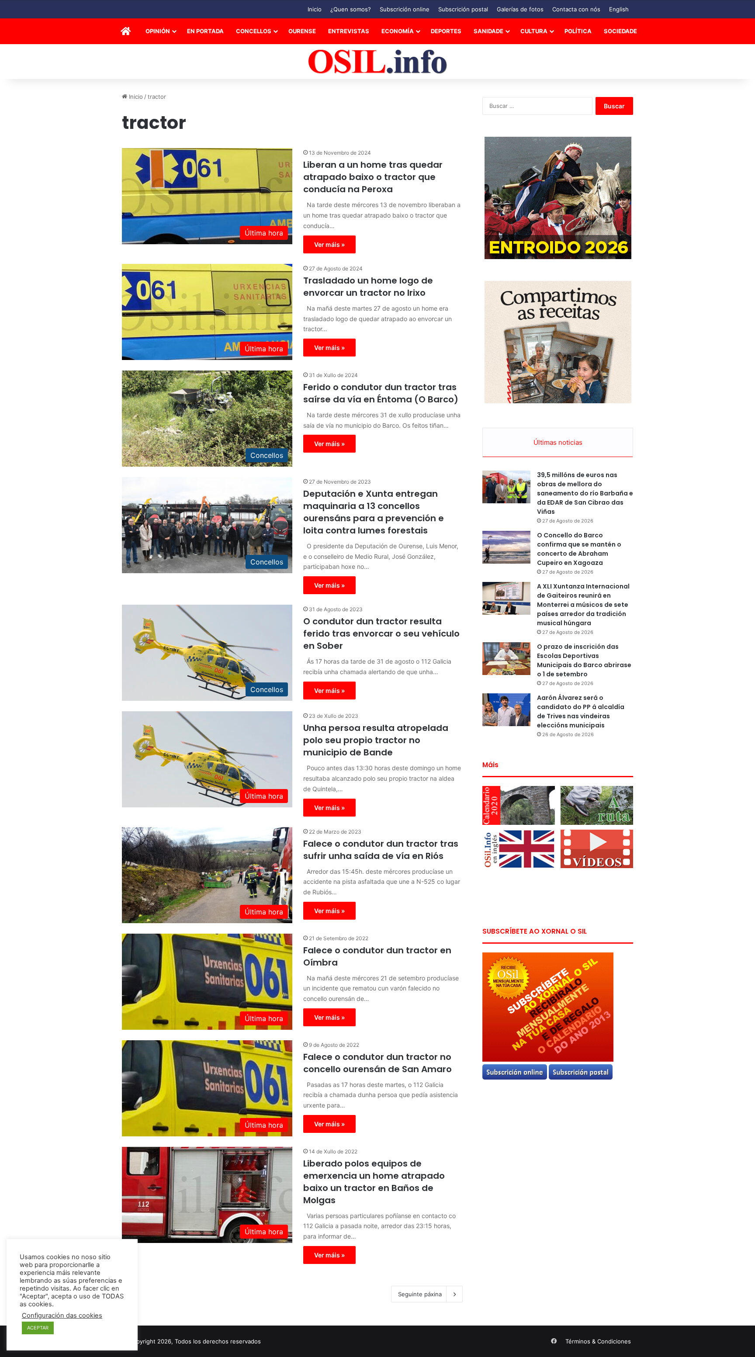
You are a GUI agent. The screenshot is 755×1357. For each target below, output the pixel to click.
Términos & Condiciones (598, 1341)
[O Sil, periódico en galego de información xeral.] (378, 62)
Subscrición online (404, 9)
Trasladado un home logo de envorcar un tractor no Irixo (368, 286)
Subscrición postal (463, 9)
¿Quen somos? (350, 9)
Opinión (157, 31)
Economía (397, 31)
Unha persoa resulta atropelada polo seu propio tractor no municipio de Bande (375, 740)
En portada (205, 31)
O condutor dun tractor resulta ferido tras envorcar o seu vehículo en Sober (381, 633)
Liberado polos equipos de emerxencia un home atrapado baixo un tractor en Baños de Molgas (374, 1181)
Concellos (253, 31)
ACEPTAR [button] (37, 1328)
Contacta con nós (576, 9)
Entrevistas (348, 31)
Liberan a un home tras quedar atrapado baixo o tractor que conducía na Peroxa (373, 177)
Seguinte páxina (420, 1294)
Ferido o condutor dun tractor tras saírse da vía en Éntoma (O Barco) (380, 393)
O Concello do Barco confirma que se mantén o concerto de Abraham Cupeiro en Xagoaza (579, 549)
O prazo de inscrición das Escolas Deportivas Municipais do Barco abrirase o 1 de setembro (584, 660)
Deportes (446, 31)
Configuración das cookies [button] (62, 1315)
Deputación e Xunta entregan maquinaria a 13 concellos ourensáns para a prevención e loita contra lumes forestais (373, 512)
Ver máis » (329, 244)
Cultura (533, 31)
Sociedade (620, 31)
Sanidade (488, 31)
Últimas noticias (557, 442)
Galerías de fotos (520, 9)
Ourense (302, 31)
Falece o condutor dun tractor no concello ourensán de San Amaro (377, 1063)
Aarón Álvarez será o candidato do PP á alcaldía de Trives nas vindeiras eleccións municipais (580, 711)
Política (578, 31)
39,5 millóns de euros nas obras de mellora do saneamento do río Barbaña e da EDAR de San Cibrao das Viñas (585, 493)
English (619, 9)
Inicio (315, 9)
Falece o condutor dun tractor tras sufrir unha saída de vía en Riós (380, 850)
